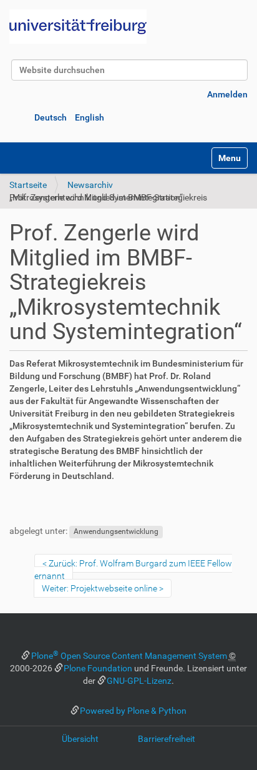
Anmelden (227, 94)
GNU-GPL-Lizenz (139, 681)
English (89, 117)
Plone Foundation (98, 668)
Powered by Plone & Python (133, 711)
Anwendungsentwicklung (116, 531)
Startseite (28, 185)
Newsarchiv (90, 185)
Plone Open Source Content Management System (129, 656)
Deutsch (50, 117)
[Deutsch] (78, 26)
